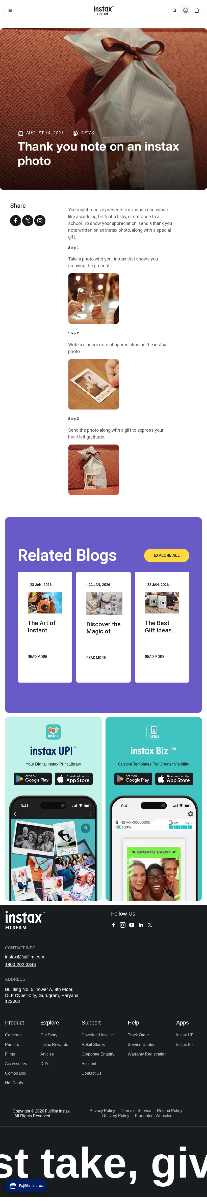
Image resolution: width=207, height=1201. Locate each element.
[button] (10, 10)
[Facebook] (15, 220)
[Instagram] (39, 220)
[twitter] (27, 220)
